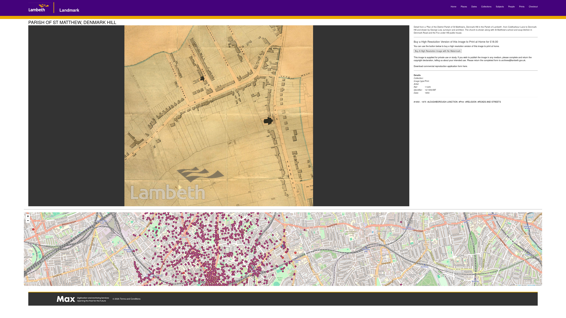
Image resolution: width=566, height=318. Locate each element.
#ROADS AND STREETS (489, 101)
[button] (145, 234)
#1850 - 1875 (420, 101)
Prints (521, 6)
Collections (486, 6)
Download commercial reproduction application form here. (441, 66)
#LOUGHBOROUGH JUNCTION (442, 101)
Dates (474, 6)
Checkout (533, 6)
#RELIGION (470, 101)
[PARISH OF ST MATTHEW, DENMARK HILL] (218, 115)
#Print (461, 101)
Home (453, 6)
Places (464, 6)
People (511, 6)
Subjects (500, 6)
